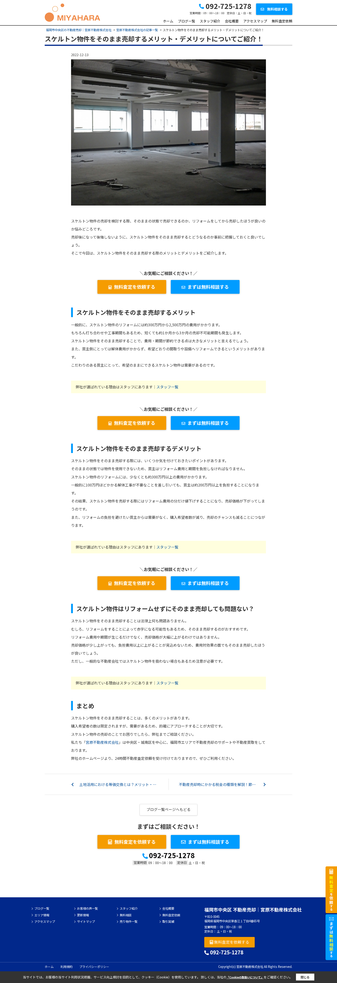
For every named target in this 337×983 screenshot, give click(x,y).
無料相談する (277, 9)
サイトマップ (86, 922)
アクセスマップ (255, 21)
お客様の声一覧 (87, 908)
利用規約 (66, 966)
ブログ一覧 (186, 21)
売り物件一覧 (129, 922)
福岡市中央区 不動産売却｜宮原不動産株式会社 (253, 909)
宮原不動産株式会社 (102, 742)
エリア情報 (41, 915)
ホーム (168, 21)
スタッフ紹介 (210, 21)
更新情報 (83, 915)
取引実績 (168, 922)
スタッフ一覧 (167, 387)
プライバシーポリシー (94, 966)
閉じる (305, 977)
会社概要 (232, 21)
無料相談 (126, 915)
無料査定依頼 (282, 21)
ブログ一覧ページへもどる (168, 809)
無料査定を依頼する (134, 286)
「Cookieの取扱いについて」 (245, 977)
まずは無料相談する (208, 286)
